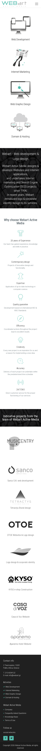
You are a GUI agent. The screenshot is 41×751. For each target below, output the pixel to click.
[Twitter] (11, 738)
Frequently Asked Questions (15, 713)
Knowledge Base (11, 717)
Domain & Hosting (20, 136)
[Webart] (14, 4)
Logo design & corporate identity (20, 562)
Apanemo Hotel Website (20, 644)
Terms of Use (10, 720)
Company (8, 710)
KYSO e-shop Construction (20, 589)
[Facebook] (5, 738)
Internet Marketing (20, 71)
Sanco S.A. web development (20, 480)
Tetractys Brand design (20, 508)
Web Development (20, 39)
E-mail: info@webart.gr (12, 675)
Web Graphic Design (20, 104)
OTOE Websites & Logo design (20, 535)
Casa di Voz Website (20, 616)
